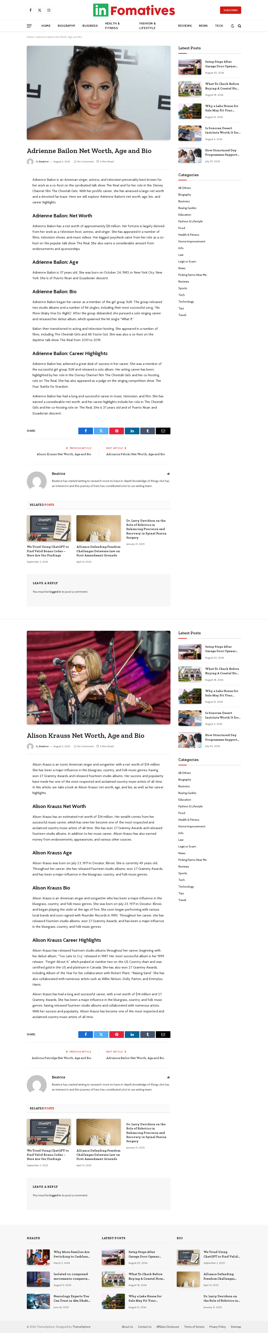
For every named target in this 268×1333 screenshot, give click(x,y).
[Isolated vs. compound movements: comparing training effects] (38, 1279)
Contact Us (145, 1326)
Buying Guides (187, 208)
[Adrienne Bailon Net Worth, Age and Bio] (98, 92)
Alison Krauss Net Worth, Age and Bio (64, 454)
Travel (182, 315)
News (203, 26)
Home (46, 26)
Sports (182, 288)
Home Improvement (191, 241)
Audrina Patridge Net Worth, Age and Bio (61, 1058)
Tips (181, 308)
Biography (66, 26)
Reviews (185, 26)
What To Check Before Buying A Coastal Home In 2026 (223, 86)
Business (90, 26)
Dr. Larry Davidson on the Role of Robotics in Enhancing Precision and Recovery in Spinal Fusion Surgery (146, 529)
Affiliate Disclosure (167, 1326)
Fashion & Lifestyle (147, 26)
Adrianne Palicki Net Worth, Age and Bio (135, 454)
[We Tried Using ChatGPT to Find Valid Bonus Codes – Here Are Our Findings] (49, 528)
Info (181, 248)
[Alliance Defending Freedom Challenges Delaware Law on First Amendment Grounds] (98, 528)
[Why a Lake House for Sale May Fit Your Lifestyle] (189, 111)
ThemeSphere (81, 1326)
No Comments (85, 161)
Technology (186, 301)
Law (180, 255)
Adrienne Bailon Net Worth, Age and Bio (135, 1058)
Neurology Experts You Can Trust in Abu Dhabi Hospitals (71, 1298)
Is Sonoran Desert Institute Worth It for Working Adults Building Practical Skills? (221, 130)
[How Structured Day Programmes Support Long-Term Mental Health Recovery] (189, 155)
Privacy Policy (217, 1326)
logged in (55, 592)
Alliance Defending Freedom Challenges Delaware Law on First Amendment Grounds (98, 551)
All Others (184, 188)
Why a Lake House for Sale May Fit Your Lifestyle (221, 108)
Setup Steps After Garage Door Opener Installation (220, 64)
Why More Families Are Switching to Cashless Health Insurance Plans (72, 1254)
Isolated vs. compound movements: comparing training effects (71, 1276)
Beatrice (44, 161)
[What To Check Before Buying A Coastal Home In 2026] (189, 89)
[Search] (239, 26)
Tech (219, 26)
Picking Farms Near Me (192, 275)
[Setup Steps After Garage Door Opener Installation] (189, 66)
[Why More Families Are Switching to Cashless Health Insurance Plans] (38, 1257)
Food (181, 228)
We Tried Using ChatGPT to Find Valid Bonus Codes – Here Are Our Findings (48, 551)
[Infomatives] (134, 10)
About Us (127, 1326)
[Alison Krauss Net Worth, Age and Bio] (98, 677)
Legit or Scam (187, 261)
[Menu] (29, 26)
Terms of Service (194, 1326)
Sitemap (236, 1326)
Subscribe (231, 10)
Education (184, 215)
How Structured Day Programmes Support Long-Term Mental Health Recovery (221, 152)
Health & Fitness (112, 26)
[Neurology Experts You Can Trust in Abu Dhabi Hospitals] (38, 1301)
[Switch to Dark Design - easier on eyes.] (232, 26)
